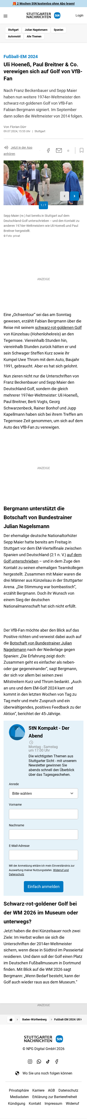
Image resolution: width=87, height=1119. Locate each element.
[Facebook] (56, 1061)
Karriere (38, 1090)
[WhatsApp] (39, 1061)
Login (79, 15)
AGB (51, 1090)
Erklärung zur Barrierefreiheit (54, 1097)
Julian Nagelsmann (36, 29)
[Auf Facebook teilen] (48, 150)
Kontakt (35, 1103)
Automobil (14, 36)
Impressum (53, 1103)
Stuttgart (13, 29)
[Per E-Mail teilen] (59, 150)
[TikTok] (48, 1061)
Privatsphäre (19, 1090)
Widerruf (72, 1103)
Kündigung (16, 1103)
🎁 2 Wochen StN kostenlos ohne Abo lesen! (43, 3)
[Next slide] (74, 196)
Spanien (58, 29)
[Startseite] (11, 1019)
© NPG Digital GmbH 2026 (43, 1049)
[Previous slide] (64, 196)
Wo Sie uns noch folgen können (47, 1073)
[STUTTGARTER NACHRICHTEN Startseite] (43, 15)
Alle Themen (34, 36)
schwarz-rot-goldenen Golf (58, 327)
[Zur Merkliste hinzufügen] (80, 150)
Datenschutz (68, 1090)
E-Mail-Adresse (19, 845)
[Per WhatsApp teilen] (68, 150)
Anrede (14, 784)
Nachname (16, 825)
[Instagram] (30, 1061)
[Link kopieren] (40, 150)
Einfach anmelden (44, 886)
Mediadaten (19, 1097)
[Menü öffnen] (5, 16)
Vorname (15, 804)
